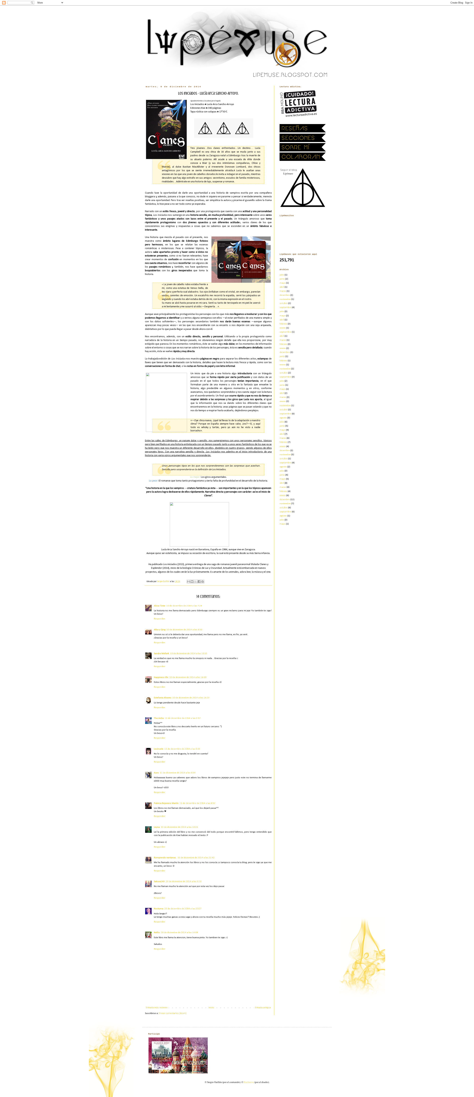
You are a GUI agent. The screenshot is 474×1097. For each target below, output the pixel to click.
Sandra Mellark (161, 653)
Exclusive (249, 1082)
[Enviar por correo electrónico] (188, 581)
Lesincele (158, 749)
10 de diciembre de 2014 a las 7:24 (184, 606)
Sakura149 (159, 881)
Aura (156, 773)
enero (283, 328)
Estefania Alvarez (162, 698)
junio (282, 279)
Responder (159, 619)
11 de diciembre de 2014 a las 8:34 (178, 773)
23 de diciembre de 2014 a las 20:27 (182, 908)
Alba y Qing (159, 629)
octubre (284, 303)
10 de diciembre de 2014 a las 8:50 (184, 629)
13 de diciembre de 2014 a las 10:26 (179, 827)
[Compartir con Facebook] (199, 581)
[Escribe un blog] (192, 581)
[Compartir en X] (195, 581)
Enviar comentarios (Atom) (172, 1013)
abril (282, 287)
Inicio (211, 1007)
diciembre (285, 295)
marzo (283, 291)
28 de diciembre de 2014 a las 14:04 (179, 932)
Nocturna (158, 908)
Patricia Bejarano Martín (166, 803)
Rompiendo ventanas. (165, 857)
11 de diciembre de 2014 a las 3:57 (183, 718)
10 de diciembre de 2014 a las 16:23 (190, 698)
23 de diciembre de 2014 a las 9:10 (183, 881)
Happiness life (161, 677)
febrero (283, 324)
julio (282, 275)
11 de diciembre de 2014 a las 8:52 (197, 803)
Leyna (157, 827)
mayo (283, 283)
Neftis (157, 932)
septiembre (285, 307)
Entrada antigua (263, 1007)
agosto (283, 418)
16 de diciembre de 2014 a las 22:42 (196, 857)
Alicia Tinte (159, 606)
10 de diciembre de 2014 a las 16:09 (187, 677)
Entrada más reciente (157, 1007)
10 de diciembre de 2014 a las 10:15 (188, 653)
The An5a (159, 718)
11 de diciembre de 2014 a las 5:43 (182, 749)
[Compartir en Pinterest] (202, 581)
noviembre (285, 299)
